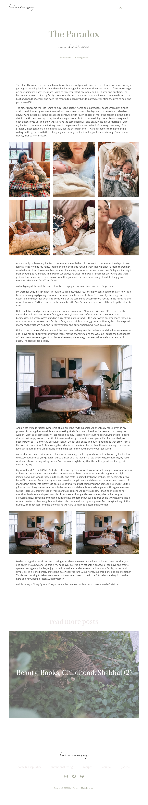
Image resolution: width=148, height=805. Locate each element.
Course (106, 767)
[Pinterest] (82, 776)
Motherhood (65, 57)
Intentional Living (62, 767)
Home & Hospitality (29, 767)
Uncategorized (81, 57)
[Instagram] (66, 776)
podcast (126, 767)
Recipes (87, 767)
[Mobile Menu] (133, 7)
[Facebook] (74, 776)
